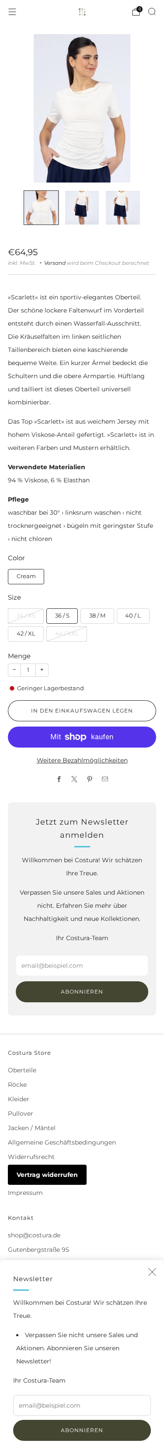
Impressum (25, 1193)
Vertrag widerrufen (47, 1175)
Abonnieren (82, 1430)
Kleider (18, 1099)
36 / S (62, 615)
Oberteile (22, 1070)
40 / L (133, 615)
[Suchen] (151, 11)
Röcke (17, 1085)
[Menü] (12, 11)
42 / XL (26, 633)
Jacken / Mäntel (32, 1128)
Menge (19, 656)
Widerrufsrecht (31, 1157)
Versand (55, 263)
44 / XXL (67, 633)
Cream (26, 576)
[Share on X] (74, 779)
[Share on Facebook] (59, 779)
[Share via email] (105, 779)
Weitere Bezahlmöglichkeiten (82, 760)
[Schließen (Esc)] (152, 1272)
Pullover (20, 1113)
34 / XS (26, 615)
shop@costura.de (34, 1235)
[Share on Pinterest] (89, 779)
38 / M (97, 615)
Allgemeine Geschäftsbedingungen (62, 1142)
